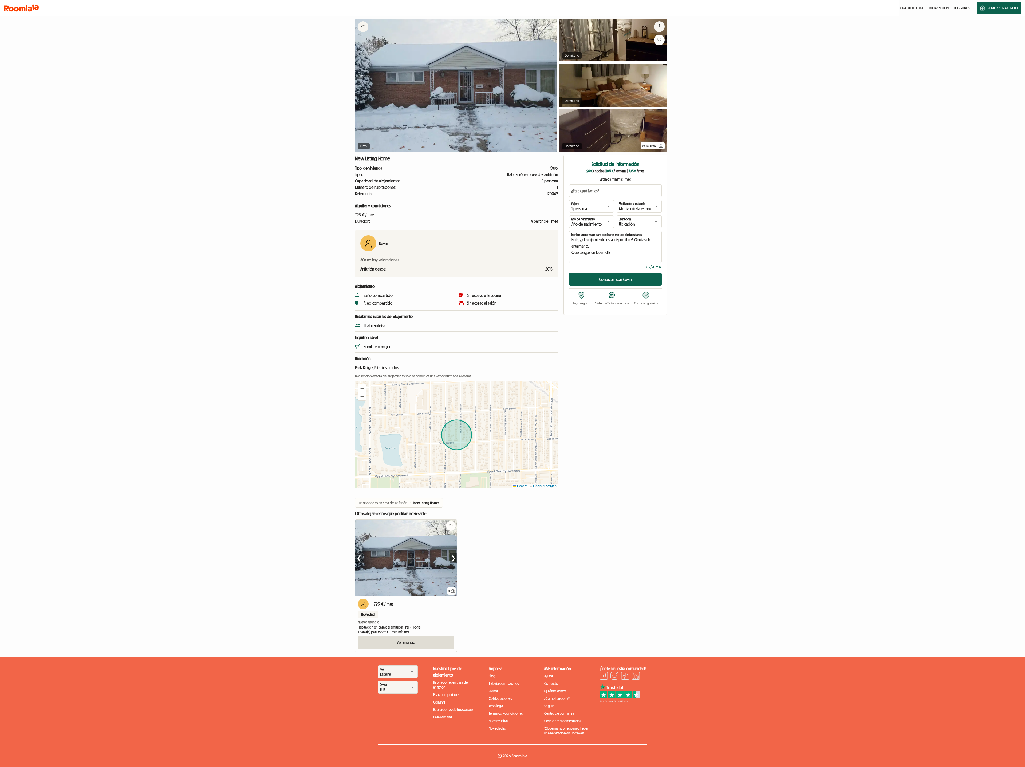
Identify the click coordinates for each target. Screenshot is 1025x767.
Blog (492, 676)
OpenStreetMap (545, 485)
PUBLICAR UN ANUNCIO (1003, 8)
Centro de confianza (559, 713)
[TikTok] (625, 676)
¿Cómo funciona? (557, 698)
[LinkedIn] (636, 676)
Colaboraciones (500, 698)
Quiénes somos (555, 691)
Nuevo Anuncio (368, 622)
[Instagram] (614, 676)
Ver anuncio (406, 642)
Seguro (549, 706)
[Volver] (363, 33)
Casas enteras (442, 717)
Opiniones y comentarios (562, 721)
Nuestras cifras (498, 721)
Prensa (493, 691)
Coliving (439, 702)
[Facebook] (604, 676)
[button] (362, 388)
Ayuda (548, 676)
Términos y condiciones (506, 713)
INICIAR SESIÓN (939, 8)
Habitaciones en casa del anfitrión (450, 685)
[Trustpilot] (620, 701)
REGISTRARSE (962, 8)
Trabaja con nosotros (504, 683)
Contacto (551, 683)
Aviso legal (496, 706)
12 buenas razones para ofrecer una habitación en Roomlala (566, 730)
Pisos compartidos (446, 695)
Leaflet (521, 485)
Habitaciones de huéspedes (453, 710)
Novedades (497, 728)
